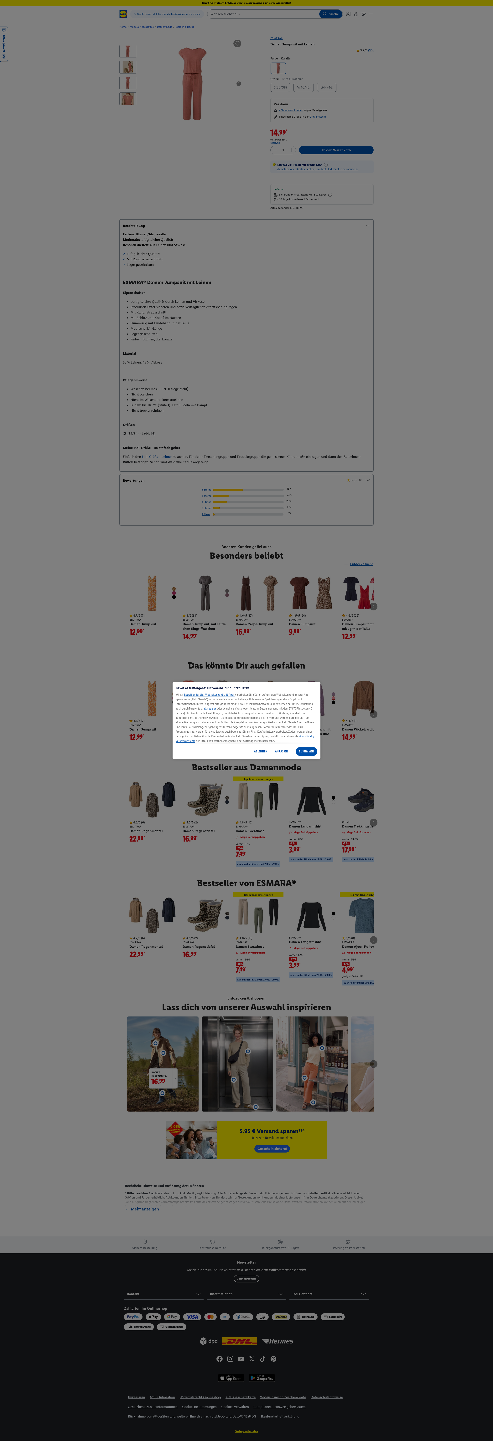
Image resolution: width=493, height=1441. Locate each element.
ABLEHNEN (260, 751)
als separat (210, 708)
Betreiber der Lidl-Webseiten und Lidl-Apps (209, 694)
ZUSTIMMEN (306, 751)
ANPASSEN (281, 751)
